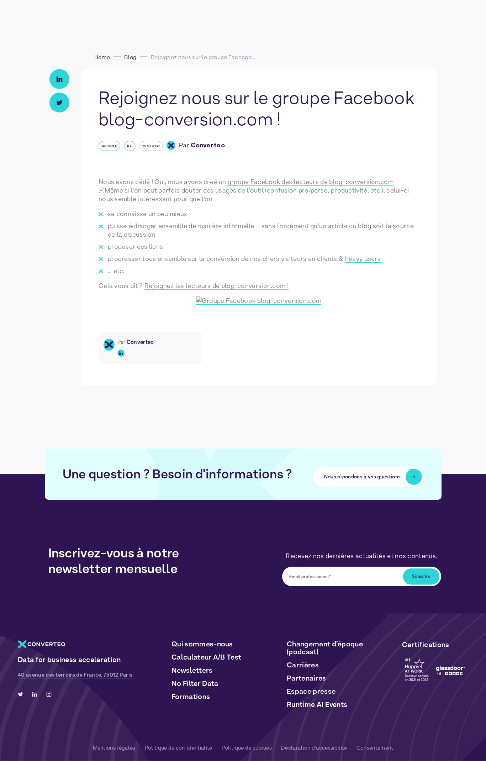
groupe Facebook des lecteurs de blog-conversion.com (310, 181)
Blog (130, 57)
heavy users (363, 258)
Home (102, 57)
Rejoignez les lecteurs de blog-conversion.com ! (216, 285)
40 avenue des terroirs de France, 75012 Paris (75, 675)
